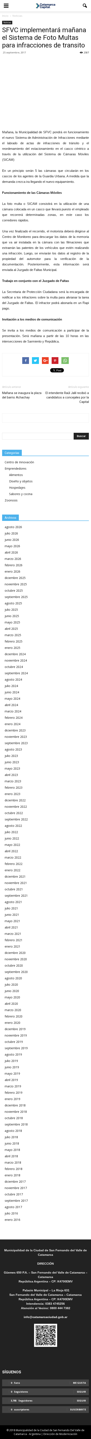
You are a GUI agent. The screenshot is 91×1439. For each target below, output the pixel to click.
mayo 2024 (12, 699)
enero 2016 (12, 1220)
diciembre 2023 (15, 730)
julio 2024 (11, 686)
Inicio (5, 16)
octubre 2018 (14, 1118)
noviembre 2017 (16, 1188)
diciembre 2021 (15, 876)
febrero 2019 (13, 1093)
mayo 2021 (12, 921)
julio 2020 (11, 984)
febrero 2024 (13, 718)
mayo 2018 (12, 1150)
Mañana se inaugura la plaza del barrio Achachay (21, 395)
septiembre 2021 (16, 896)
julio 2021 (11, 908)
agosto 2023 (13, 749)
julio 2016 (11, 1213)
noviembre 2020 (16, 959)
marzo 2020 (13, 1010)
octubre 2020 (14, 965)
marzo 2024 (13, 711)
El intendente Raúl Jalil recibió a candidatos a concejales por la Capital (67, 397)
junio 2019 (12, 1067)
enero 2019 (12, 1099)
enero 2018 (12, 1175)
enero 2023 (12, 794)
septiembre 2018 (16, 1124)
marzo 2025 (13, 635)
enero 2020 (12, 1023)
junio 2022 (12, 838)
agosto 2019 (13, 1054)
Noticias (7, 22)
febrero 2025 (13, 641)
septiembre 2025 (16, 597)
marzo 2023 (13, 781)
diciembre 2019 (15, 1029)
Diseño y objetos (21, 481)
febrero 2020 (13, 1016)
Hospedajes (17, 488)
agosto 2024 (13, 679)
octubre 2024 (14, 667)
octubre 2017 (14, 1194)
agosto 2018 (13, 1131)
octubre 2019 (14, 1042)
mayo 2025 (12, 622)
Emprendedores (15, 468)
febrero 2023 (13, 787)
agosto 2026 (13, 527)
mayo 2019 (12, 1073)
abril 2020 (11, 1004)
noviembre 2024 (16, 660)
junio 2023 (12, 762)
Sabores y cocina (20, 494)
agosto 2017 (13, 1207)
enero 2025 (12, 648)
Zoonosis (11, 500)
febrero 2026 (13, 565)
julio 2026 (11, 533)
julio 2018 (11, 1137)
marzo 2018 (13, 1162)
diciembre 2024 (15, 654)
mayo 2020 (12, 997)
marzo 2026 (13, 559)
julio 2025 (11, 610)
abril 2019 (11, 1080)
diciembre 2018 (15, 1105)
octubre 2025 (14, 590)
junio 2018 (12, 1143)
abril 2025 (11, 629)
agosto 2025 (13, 603)
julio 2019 (11, 1061)
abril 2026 (11, 552)
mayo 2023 (12, 768)
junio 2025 (12, 616)
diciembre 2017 (15, 1182)
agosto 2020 (13, 978)
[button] (85, 5)
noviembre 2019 (16, 1035)
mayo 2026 (12, 546)
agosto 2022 (13, 826)
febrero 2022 (13, 864)
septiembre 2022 (16, 819)
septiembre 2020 (16, 972)
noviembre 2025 (16, 584)
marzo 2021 (13, 934)
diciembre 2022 (15, 800)
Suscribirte (78, 1409)
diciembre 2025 (15, 578)
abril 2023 (11, 775)
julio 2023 (11, 756)
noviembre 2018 (16, 1112)
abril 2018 (11, 1156)
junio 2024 (12, 692)
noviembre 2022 (16, 807)
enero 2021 (12, 946)
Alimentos (16, 475)
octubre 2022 (14, 813)
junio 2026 (12, 540)
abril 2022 (11, 851)
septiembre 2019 (16, 1048)
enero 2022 (12, 870)
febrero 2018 (13, 1169)
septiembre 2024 (16, 673)
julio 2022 (11, 832)
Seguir (81, 1391)
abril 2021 (11, 927)
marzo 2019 (13, 1086)
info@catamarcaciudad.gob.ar (45, 1317)
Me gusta (79, 1382)
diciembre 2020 (15, 953)
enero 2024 (12, 724)
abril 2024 (11, 705)
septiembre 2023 (16, 743)
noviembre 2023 (16, 737)
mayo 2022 (12, 845)
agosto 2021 (13, 902)
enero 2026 (12, 571)
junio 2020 (12, 991)
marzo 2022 (13, 857)
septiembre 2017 (16, 1201)
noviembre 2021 (16, 883)
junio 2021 (12, 915)
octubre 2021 (14, 889)
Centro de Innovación (19, 462)
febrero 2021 (13, 940)
